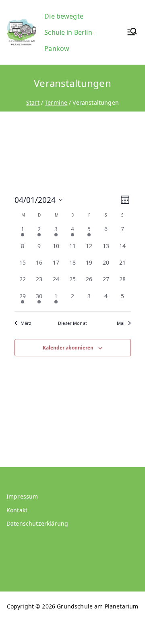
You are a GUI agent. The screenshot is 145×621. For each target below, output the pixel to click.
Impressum (22, 496)
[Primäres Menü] (132, 32)
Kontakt (16, 510)
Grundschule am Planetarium (97, 606)
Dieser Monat (72, 323)
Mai (120, 323)
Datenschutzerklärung (37, 523)
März (26, 323)
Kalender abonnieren (68, 347)
